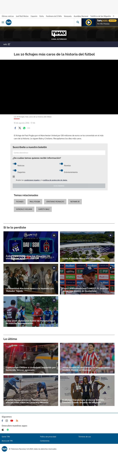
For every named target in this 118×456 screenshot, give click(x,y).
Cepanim (34, 16)
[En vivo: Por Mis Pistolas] (88, 22)
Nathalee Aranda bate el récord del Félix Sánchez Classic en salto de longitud (83, 401)
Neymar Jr (75, 202)
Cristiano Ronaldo (55, 202)
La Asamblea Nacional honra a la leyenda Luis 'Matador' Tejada (30, 289)
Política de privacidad (48, 437)
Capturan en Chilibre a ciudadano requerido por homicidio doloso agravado (31, 368)
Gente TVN (6, 437)
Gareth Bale (43, 209)
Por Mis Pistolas (103, 24)
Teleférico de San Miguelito (100, 16)
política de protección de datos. (55, 180)
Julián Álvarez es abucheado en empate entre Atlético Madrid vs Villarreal (86, 368)
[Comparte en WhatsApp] (24, 128)
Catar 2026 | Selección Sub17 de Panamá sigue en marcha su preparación (30, 322)
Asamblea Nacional (81, 16)
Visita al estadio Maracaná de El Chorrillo (83, 258)
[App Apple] (3, 429)
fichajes (19, 202)
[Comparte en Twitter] (19, 128)
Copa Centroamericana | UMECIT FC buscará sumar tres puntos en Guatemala (85, 289)
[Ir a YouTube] (12, 420)
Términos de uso (84, 437)
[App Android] (8, 429)
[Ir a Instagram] (7, 420)
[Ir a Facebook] (3, 420)
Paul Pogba (35, 202)
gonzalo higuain (24, 209)
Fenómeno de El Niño (54, 16)
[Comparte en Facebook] (15, 128)
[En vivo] (98, 20)
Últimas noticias (8, 16)
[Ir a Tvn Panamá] (40, 22)
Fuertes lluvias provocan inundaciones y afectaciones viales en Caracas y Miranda (27, 401)
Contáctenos (44, 441)
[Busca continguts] (77, 22)
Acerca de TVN (7, 441)
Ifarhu (41, 16)
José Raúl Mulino (22, 16)
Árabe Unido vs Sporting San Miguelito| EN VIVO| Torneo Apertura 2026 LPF (28, 257)
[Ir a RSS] (17, 420)
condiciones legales (32, 180)
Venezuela (68, 16)
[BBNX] (4, 449)
